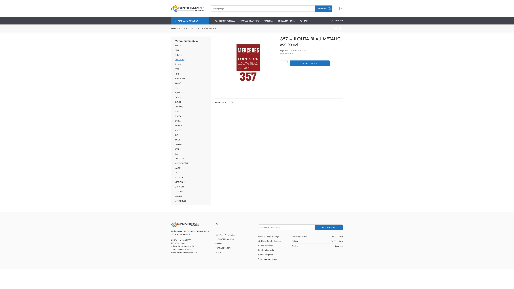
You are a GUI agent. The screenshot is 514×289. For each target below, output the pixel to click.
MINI (177, 74)
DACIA (178, 121)
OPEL (177, 50)
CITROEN (179, 191)
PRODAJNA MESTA (286, 20)
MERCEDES (183, 28)
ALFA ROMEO (180, 78)
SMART (178, 83)
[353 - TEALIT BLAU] (341, 28)
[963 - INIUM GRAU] (335, 28)
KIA (176, 154)
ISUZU (177, 139)
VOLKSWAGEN (181, 163)
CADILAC (179, 144)
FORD (177, 69)
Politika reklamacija (266, 250)
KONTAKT (304, 20)
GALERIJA (268, 20)
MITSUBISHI (180, 182)
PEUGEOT (179, 177)
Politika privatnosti (265, 245)
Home (173, 28)
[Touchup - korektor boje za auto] (187, 8)
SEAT (177, 149)
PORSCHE (179, 92)
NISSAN (178, 196)
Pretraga (321, 8)
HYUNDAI (179, 125)
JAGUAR (178, 55)
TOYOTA (178, 116)
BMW (177, 135)
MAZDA (178, 168)
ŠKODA (178, 64)
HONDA (178, 111)
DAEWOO (179, 106)
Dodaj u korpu (310, 63)
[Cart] (341, 8)
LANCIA (178, 97)
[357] (250, 63)
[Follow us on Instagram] (217, 224)
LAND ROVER (180, 201)
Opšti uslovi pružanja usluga (269, 241)
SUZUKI (178, 102)
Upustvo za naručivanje (267, 258)
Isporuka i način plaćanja (268, 236)
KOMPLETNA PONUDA (225, 20)
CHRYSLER (179, 158)
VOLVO (178, 130)
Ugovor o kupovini (265, 254)
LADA (177, 172)
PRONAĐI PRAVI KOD (249, 20)
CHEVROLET (180, 186)
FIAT (176, 88)
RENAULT (179, 45)
